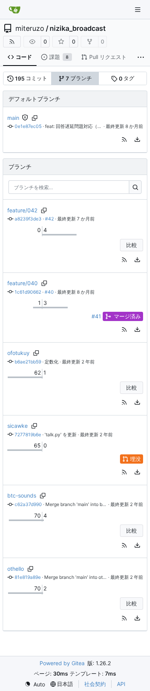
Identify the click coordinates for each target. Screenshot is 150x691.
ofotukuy (18, 353)
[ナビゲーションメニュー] (138, 9)
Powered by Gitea (62, 663)
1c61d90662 (28, 292)
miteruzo (29, 28)
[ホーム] (14, 10)
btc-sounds (21, 495)
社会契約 (95, 684)
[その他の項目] (141, 57)
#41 (96, 316)
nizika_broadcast (78, 28)
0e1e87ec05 (28, 126)
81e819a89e (28, 577)
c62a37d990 (28, 504)
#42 (49, 219)
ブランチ (79, 78)
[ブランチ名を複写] (35, 118)
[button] (124, 139)
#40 (49, 292)
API (121, 684)
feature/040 (22, 283)
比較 (131, 245)
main (13, 117)
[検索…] (135, 187)
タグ (127, 78)
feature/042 (22, 210)
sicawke (17, 425)
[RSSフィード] (12, 41)
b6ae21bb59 (28, 362)
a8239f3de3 (28, 219)
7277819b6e (28, 434)
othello (15, 568)
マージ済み (127, 316)
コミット (31, 78)
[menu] (137, 139)
